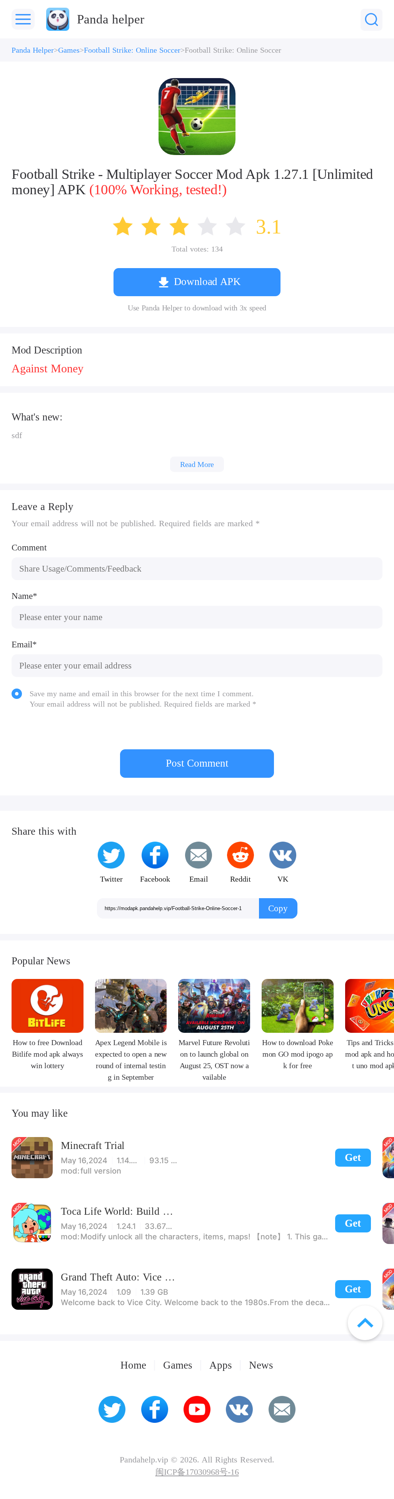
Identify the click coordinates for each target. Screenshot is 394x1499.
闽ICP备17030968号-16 (197, 1472)
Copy (278, 908)
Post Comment (197, 763)
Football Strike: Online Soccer (132, 50)
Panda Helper (33, 50)
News (261, 1365)
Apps (220, 1365)
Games (69, 50)
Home (133, 1365)
